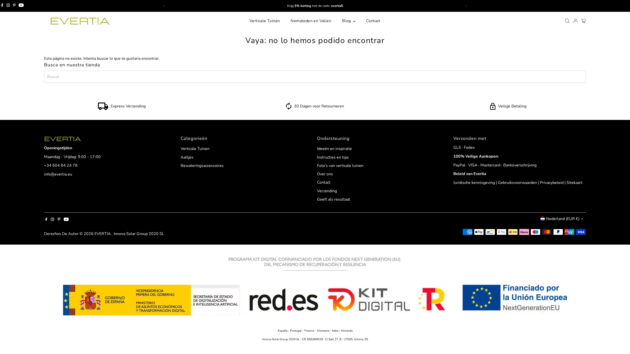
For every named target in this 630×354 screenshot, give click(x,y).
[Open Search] (567, 21)
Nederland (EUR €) (563, 218)
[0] (583, 21)
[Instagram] (8, 6)
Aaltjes (187, 157)
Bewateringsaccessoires (202, 165)
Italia (335, 331)
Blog (347, 21)
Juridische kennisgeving (474, 182)
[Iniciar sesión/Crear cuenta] (575, 21)
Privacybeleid (552, 182)
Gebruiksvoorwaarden (517, 182)
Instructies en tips (333, 157)
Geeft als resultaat (333, 199)
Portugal (296, 331)
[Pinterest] (14, 6)
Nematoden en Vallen (311, 21)
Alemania (323, 331)
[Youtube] (21, 6)
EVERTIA (102, 233)
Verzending (327, 191)
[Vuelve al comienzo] (620, 340)
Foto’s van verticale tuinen (340, 165)
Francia (309, 331)
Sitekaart (575, 182)
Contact (373, 21)
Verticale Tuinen (265, 21)
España (283, 331)
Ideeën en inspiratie (334, 148)
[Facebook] (2, 6)
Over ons (325, 174)
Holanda (346, 331)
